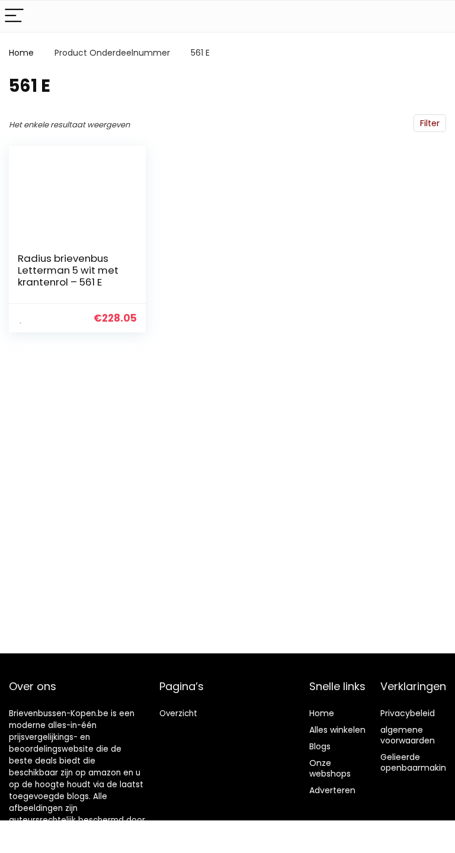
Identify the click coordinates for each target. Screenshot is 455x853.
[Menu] (14, 16)
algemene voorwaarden (407, 735)
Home (21, 53)
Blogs (320, 746)
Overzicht (178, 713)
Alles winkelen (337, 730)
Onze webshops (330, 768)
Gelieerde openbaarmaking (415, 762)
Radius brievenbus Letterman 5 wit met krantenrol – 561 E (68, 270)
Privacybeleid (407, 713)
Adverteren (332, 790)
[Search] (436, 16)
